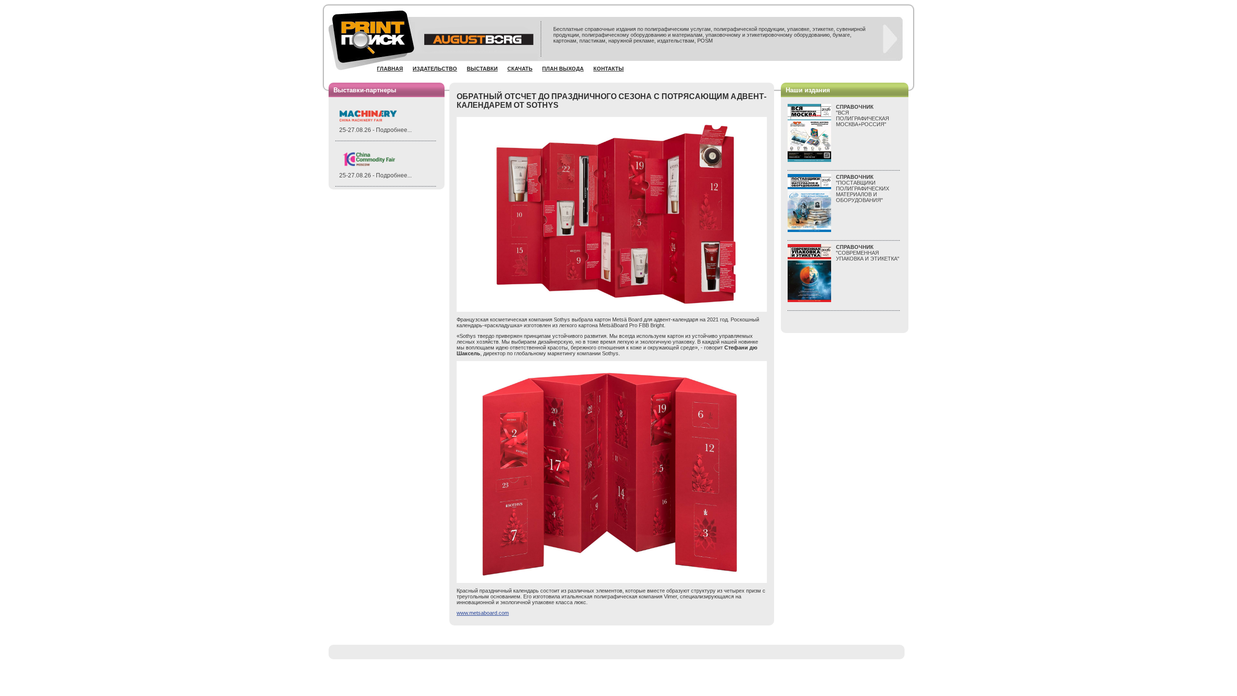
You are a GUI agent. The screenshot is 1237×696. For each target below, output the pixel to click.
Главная (390, 69)
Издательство (435, 69)
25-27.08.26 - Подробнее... (375, 130)
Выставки (482, 69)
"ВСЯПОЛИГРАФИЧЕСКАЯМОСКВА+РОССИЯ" (862, 115)
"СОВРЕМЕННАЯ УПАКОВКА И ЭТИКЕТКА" (867, 252)
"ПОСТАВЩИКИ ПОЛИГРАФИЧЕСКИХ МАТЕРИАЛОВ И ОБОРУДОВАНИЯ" (862, 188)
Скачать (519, 69)
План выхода (563, 69)
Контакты (608, 69)
